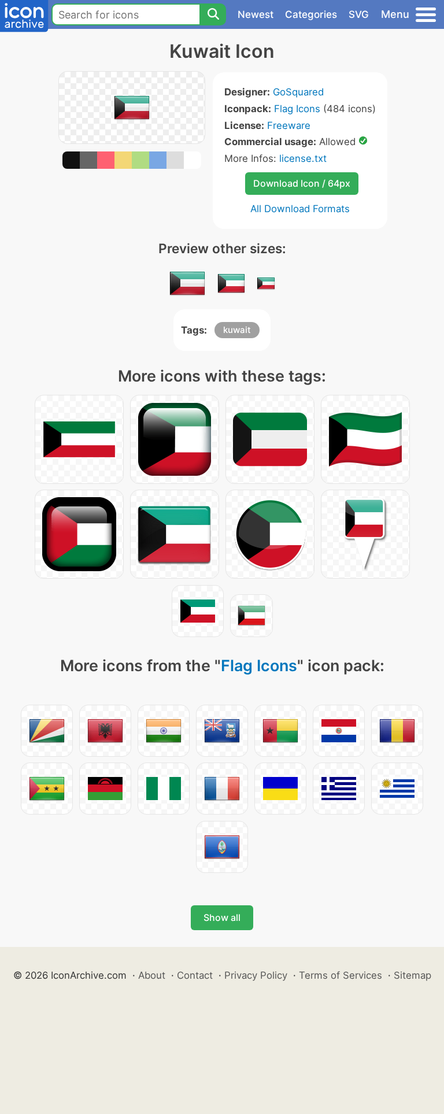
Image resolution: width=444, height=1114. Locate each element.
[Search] (212, 14)
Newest (255, 14)
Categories (311, 14)
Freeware (288, 125)
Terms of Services (340, 975)
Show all (222, 917)
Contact (195, 975)
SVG (359, 14)
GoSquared (298, 92)
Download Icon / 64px (301, 183)
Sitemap (412, 975)
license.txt (303, 158)
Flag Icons (297, 108)
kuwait (237, 329)
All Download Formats (300, 208)
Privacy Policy (255, 975)
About (151, 975)
